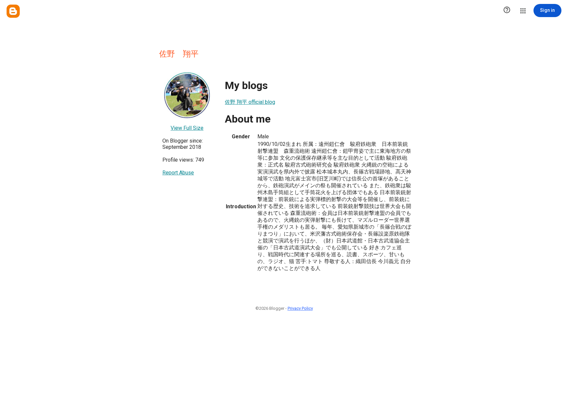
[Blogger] (13, 11)
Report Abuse (178, 173)
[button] (507, 10)
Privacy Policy (300, 308)
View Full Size (187, 128)
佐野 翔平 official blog (250, 102)
